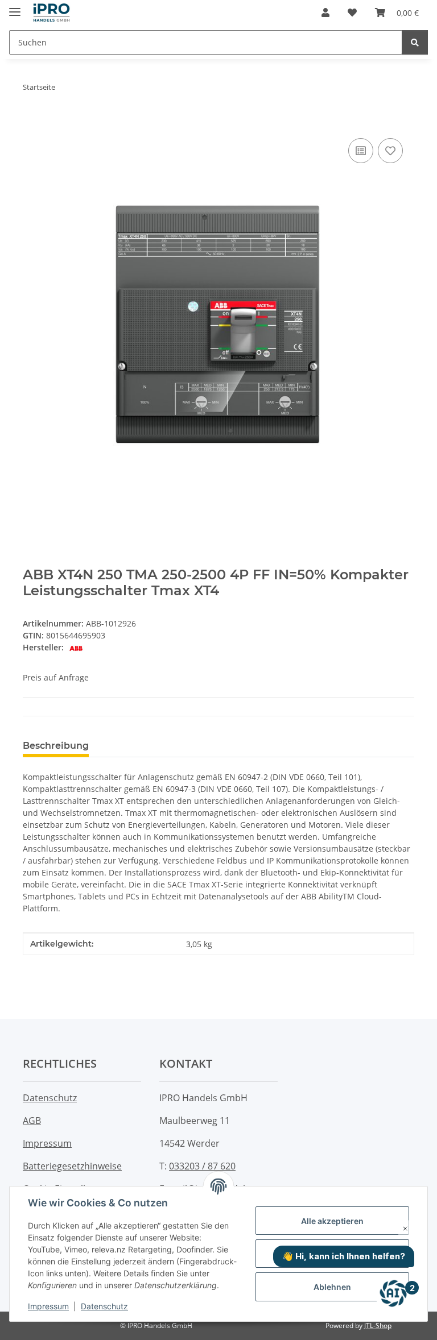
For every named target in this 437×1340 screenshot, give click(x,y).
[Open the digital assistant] (393, 1293)
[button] (325, 12)
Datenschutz (104, 1306)
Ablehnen (332, 1287)
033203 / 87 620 (202, 1166)
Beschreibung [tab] (56, 745)
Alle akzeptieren (332, 1221)
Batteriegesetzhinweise (72, 1166)
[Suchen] (415, 42)
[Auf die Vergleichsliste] (360, 150)
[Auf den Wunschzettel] (390, 150)
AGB (32, 1120)
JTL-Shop (377, 1325)
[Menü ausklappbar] (14, 7)
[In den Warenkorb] (32, 123)
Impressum (48, 1306)
